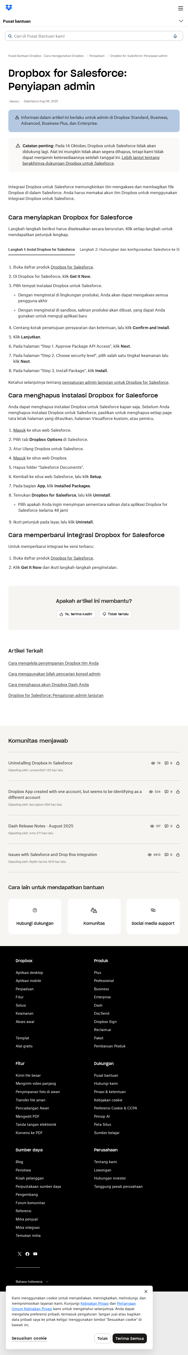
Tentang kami (105, 1162)
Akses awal (25, 1022)
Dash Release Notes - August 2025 (40, 825)
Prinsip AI (102, 1116)
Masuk (19, 430)
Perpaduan (25, 989)
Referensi (23, 1211)
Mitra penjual (27, 1219)
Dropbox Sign (105, 1022)
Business (101, 989)
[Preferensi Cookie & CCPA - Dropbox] (79, 1317)
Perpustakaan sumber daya (38, 1186)
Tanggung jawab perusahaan (118, 1186)
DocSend (101, 1013)
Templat (22, 1038)
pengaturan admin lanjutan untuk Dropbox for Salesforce (115, 382)
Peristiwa (23, 1170)
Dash (98, 1005)
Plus (97, 972)
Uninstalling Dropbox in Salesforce (40, 763)
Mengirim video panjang (36, 1083)
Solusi (21, 1005)
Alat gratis (24, 1046)
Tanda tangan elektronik (36, 1124)
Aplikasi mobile (28, 981)
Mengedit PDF (28, 1116)
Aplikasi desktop (29, 972)
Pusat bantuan (17, 21)
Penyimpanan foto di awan (38, 1092)
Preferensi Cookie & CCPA (115, 1108)
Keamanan (25, 1013)
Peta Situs (102, 1124)
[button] (10, 36)
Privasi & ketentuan (110, 1092)
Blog (19, 1162)
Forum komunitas (30, 1203)
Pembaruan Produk (110, 1046)
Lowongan (102, 1170)
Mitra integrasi (28, 1227)
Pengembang (27, 1194)
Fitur (20, 997)
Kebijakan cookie (108, 1100)
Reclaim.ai (102, 1030)
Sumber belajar (106, 1133)
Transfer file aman (31, 1100)
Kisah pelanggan (30, 1178)
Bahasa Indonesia (29, 1281)
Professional (104, 981)
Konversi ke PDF (29, 1133)
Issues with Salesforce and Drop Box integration (52, 854)
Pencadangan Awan (32, 1108)
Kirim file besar (28, 1075)
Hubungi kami (106, 1083)
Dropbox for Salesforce (72, 267)
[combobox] (94, 36)
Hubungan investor (110, 1178)
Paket (98, 1038)
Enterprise (102, 997)
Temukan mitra (28, 1235)
